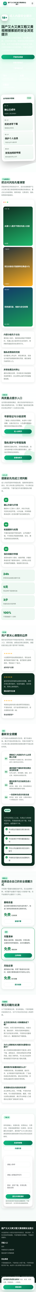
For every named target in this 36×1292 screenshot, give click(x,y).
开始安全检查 (18, 57)
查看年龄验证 (18, 63)
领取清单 (18, 1287)
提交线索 (18, 985)
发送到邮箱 (18, 1143)
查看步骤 (18, 921)
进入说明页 (18, 431)
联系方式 (9, 1170)
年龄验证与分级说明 (7, 1250)
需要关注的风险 (11, 1180)
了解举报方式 (18, 68)
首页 (2, 1246)
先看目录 (18, 1148)
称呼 (7, 1160)
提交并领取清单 (18, 1196)
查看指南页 (18, 458)
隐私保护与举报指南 (7, 1253)
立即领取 (18, 955)
